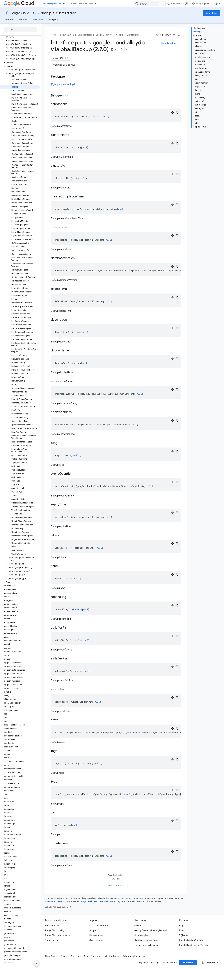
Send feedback (169, 43)
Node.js (46, 13)
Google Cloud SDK (23, 13)
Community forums (98, 925)
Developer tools (85, 35)
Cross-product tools (82, 3)
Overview (9, 19)
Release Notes (96, 935)
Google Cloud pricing (54, 930)
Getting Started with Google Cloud (150, 930)
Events (182, 930)
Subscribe (188, 962)
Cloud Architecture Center (146, 940)
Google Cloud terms (93, 956)
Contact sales (51, 940)
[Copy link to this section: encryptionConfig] (78, 381)
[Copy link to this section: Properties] (72, 96)
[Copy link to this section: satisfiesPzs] (71, 659)
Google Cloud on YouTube (191, 940)
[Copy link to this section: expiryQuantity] (74, 474)
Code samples (141, 935)
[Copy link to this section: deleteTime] (70, 289)
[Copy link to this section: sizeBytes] (67, 689)
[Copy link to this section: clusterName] (72, 135)
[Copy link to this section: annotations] (71, 104)
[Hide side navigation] (37, 963)
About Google (51, 956)
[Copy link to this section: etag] (60, 443)
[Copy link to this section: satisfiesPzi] (70, 628)
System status (96, 940)
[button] (20, 62)
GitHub (137, 925)
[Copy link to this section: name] (62, 566)
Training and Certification (146, 945)
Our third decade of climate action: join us (125, 956)
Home (53, 35)
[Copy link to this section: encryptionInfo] (75, 412)
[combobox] (149, 3)
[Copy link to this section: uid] (58, 813)
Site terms (76, 956)
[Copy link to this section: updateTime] (71, 843)
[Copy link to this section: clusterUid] (68, 166)
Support (93, 930)
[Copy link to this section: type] (60, 782)
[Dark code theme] (172, 112)
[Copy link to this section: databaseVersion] (78, 258)
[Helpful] (174, 35)
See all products (52, 925)
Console (175, 3)
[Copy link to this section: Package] (68, 77)
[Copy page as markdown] (122, 49)
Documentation (67, 35)
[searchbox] (20, 29)
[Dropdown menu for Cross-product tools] (96, 3)
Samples (53, 19)
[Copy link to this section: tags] (60, 751)
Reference (38, 19)
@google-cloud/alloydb (63, 84)
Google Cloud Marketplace (57, 935)
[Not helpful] (178, 35)
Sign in (216, 3)
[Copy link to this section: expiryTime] (69, 505)
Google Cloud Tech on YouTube (194, 945)
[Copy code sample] (177, 112)
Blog (181, 925)
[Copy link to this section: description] (70, 320)
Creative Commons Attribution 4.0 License (127, 898)
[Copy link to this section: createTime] (70, 227)
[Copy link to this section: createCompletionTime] (87, 197)
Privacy (64, 956)
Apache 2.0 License (53, 901)
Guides (23, 19)
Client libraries (66, 13)
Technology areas (52, 3)
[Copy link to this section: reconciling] (69, 597)
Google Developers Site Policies (94, 901)
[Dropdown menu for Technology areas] (64, 3)
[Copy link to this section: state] (61, 720)
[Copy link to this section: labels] (62, 535)
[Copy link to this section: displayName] (72, 351)
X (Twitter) (184, 935)
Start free (211, 13)
